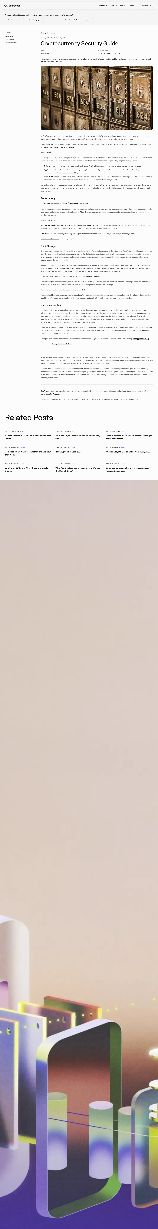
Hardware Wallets (11, 42)
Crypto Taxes (51, 33)
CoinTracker (45, 234)
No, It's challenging (32, 20)
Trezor (122, 327)
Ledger (113, 327)
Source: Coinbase (93, 276)
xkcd (49, 152)
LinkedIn (109, 53)
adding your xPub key (141, 339)
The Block (51, 220)
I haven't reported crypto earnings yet (77, 20)
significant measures (116, 136)
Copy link (101, 53)
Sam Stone (45, 53)
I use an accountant (51, 20)
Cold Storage (9, 39)
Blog (42, 33)
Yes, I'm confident (14, 20)
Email (116, 53)
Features (102, 5)
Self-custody (9, 36)
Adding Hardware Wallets (61, 344)
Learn (113, 5)
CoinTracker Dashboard (50, 239)
